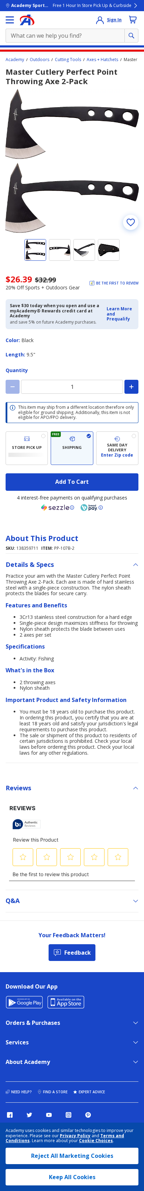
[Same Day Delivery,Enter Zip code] (117, 448)
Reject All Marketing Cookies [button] (72, 1156)
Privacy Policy (75, 1136)
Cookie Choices (96, 1140)
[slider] (72, 161)
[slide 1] (35, 250)
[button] (120, 313)
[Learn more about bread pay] (91, 507)
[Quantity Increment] (131, 387)
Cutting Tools (68, 59)
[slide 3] (84, 250)
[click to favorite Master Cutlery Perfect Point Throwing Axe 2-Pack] (130, 222)
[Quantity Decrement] (13, 387)
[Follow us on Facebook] (10, 1115)
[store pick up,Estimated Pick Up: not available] (27, 448)
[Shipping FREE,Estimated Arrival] (72, 448)
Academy (15, 59)
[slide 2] (60, 250)
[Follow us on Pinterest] (88, 1115)
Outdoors (39, 59)
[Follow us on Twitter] (29, 1115)
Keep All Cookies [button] (72, 1177)
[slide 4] (109, 250)
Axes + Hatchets (102, 59)
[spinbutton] (72, 387)
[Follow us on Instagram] (68, 1115)
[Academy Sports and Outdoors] (27, 19)
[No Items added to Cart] (132, 19)
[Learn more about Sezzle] (57, 507)
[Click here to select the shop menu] (10, 19)
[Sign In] (100, 19)
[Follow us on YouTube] (49, 1115)
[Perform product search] (131, 36)
